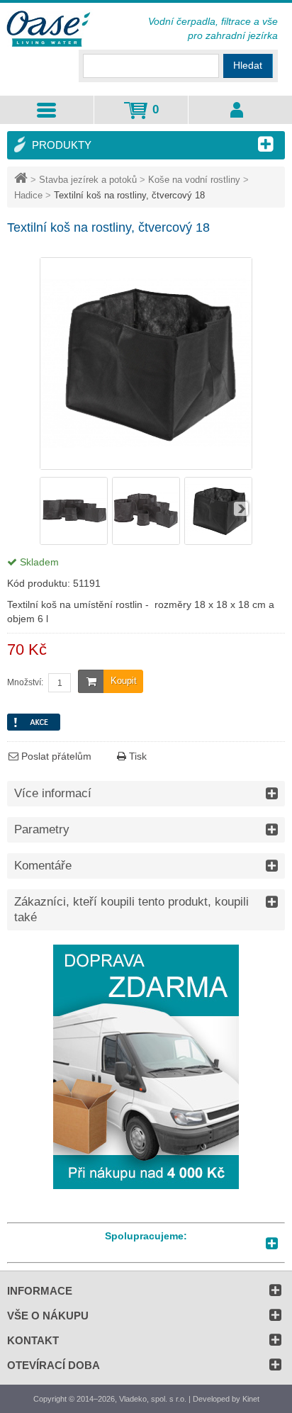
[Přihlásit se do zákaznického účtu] (236, 110)
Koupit (124, 680)
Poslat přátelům (54, 756)
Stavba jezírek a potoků (88, 179)
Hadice (28, 195)
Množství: (25, 682)
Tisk (136, 756)
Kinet (250, 1399)
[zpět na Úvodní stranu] (22, 179)
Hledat (247, 65)
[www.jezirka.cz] (50, 29)
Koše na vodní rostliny (194, 179)
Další (241, 508)
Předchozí (51, 508)
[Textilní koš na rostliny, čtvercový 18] (74, 541)
